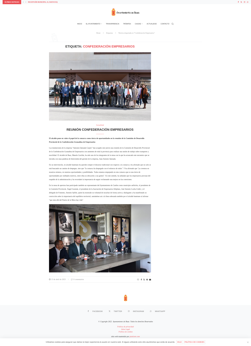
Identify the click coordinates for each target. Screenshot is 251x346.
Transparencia (112, 24)
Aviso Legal (125, 329)
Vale (179, 342)
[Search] (172, 24)
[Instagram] (244, 2)
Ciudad (138, 24)
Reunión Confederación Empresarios (100, 129)
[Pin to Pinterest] (147, 280)
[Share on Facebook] (141, 280)
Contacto (165, 24)
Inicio (79, 24)
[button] (23, 2)
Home (98, 33)
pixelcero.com (135, 336)
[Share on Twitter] (144, 279)
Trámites (127, 24)
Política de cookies (126, 332)
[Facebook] (238, 2)
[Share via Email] (150, 280)
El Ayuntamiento (93, 24)
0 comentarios (78, 279)
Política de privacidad (125, 327)
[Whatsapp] (247, 2)
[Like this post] (138, 280)
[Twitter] (241, 2)
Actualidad (152, 24)
